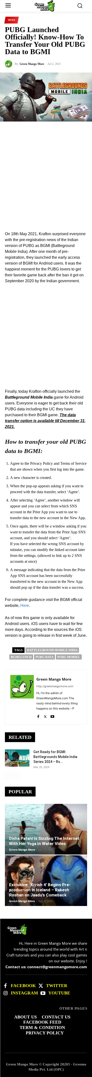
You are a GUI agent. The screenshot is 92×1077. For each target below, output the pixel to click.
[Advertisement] (46, 167)
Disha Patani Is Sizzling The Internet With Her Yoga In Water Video (44, 841)
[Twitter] (40, 985)
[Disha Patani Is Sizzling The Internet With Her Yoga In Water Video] (46, 829)
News (11, 20)
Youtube (59, 993)
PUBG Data (44, 657)
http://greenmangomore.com (54, 686)
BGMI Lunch (21, 657)
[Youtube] (52, 715)
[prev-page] (8, 776)
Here (24, 605)
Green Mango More (32, 63)
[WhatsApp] (71, 224)
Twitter (56, 985)
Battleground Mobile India (52, 650)
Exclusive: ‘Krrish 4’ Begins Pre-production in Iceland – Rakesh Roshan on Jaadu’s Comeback (40, 889)
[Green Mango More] (10, 64)
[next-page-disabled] (16, 776)
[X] (45, 715)
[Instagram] (5, 993)
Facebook (23, 985)
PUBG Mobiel (68, 657)
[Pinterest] (59, 224)
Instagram (24, 993)
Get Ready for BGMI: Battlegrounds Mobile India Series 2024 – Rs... (55, 757)
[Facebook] (38, 715)
